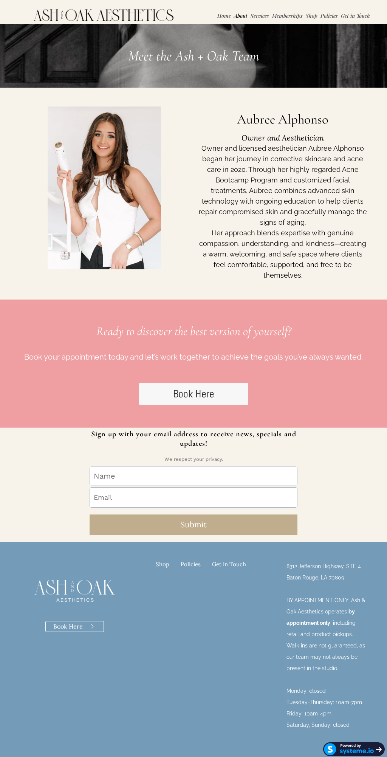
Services (260, 15)
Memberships (287, 15)
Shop (311, 15)
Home (224, 15)
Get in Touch (355, 15)
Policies (329, 15)
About (241, 15)
